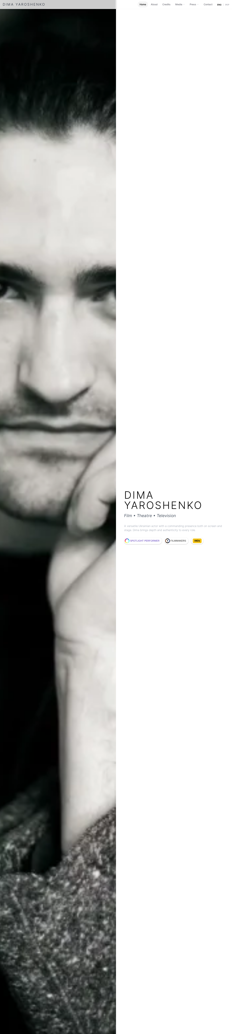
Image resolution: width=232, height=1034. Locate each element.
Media (178, 4)
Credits (166, 4)
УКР (227, 5)
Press (193, 4)
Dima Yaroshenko (24, 4)
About (154, 4)
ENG (219, 5)
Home (143, 4)
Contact (208, 4)
